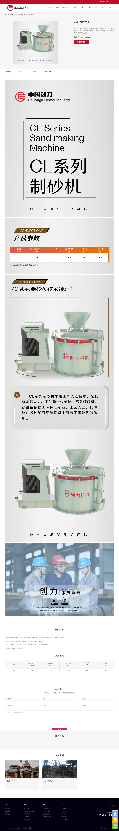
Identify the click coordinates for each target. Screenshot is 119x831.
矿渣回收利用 (27, 816)
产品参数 (35, 71)
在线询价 (82, 42)
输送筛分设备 (8, 811)
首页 (50, 8)
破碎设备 (7, 808)
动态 (103, 8)
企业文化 (63, 816)
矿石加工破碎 (27, 814)
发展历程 (63, 811)
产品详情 (8, 71)
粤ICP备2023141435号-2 (107, 828)
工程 (89, 8)
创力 (57, 8)
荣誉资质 (63, 814)
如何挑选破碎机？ (47, 814)
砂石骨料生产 (27, 808)
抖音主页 (66, 8)
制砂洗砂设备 (19, 14)
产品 (74, 8)
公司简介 (63, 808)
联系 (110, 8)
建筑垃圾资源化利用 (29, 811)
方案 (82, 8)
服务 (96, 8)
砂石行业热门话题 (47, 816)
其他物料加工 (27, 819)
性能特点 (21, 71)
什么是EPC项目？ (47, 811)
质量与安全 (64, 819)
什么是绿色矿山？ (47, 808)
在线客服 (112, 806)
